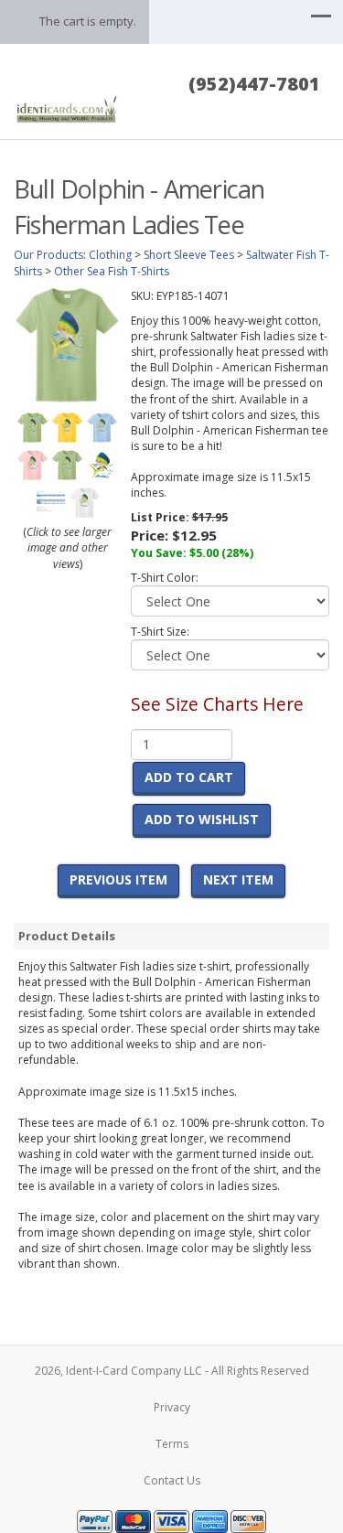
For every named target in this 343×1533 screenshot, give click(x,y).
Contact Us (172, 1480)
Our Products (48, 255)
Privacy (172, 1407)
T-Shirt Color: (164, 577)
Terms (171, 1444)
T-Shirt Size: (160, 631)
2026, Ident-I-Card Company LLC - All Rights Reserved (172, 1370)
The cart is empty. (87, 21)
